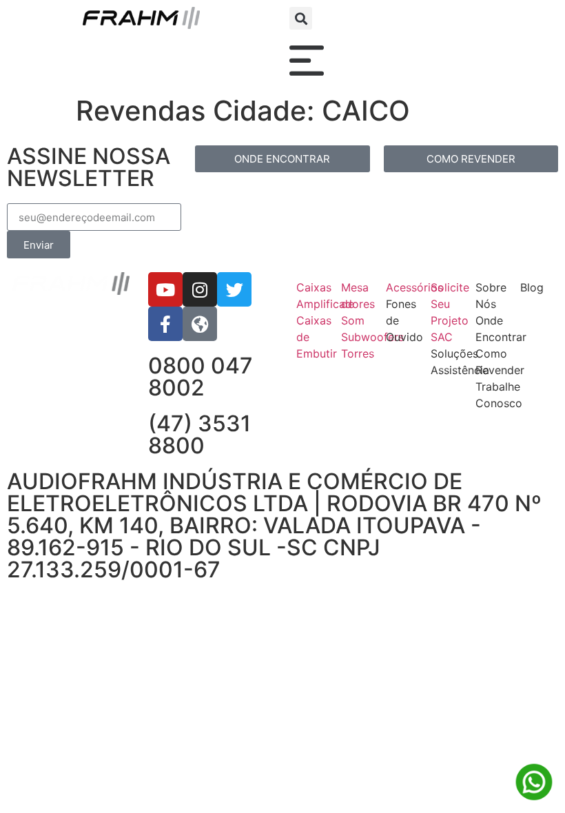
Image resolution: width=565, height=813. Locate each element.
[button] (300, 18)
